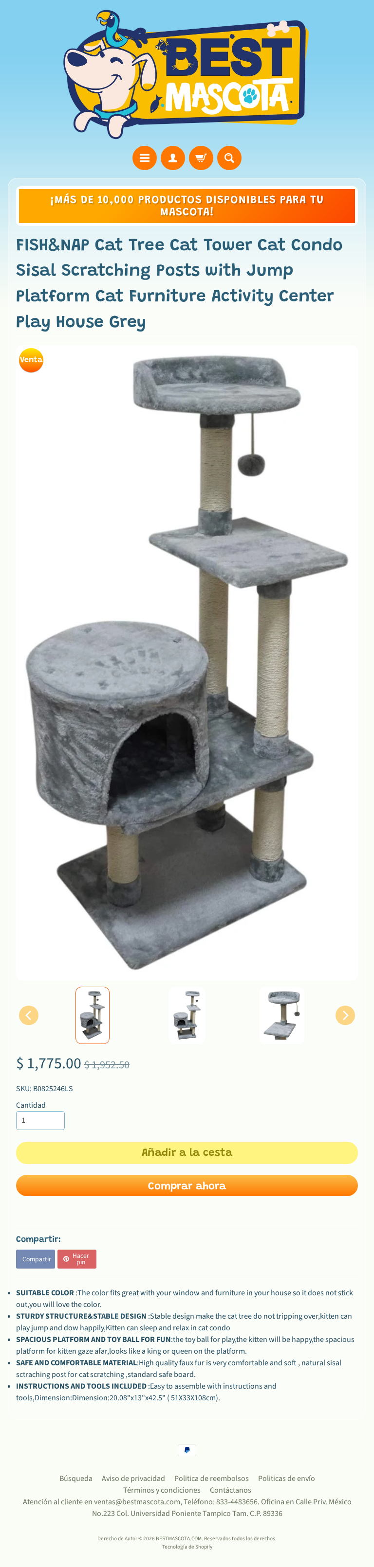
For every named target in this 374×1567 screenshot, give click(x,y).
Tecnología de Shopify (187, 1546)
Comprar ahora (187, 1187)
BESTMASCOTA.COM (179, 1538)
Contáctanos (230, 1490)
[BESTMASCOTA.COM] (187, 74)
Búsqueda (76, 1478)
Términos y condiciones (162, 1490)
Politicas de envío (286, 1478)
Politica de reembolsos (211, 1478)
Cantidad (31, 1105)
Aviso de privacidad (133, 1478)
